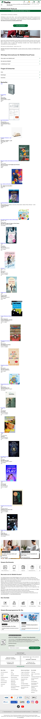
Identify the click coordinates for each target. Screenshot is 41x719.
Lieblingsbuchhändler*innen (35, 676)
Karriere (2, 673)
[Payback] (14, 702)
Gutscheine (3, 77)
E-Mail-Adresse (12, 645)
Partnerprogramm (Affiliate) (34, 687)
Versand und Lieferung (25, 675)
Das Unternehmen (4, 672)
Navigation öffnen (1, 5)
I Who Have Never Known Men (6, 505)
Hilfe (12, 672)
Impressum (3, 684)
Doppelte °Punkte (5, 603)
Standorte (3, 679)
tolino (2, 72)
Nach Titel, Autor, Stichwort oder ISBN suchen (15, 4)
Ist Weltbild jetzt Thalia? (5, 64)
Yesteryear (3, 432)
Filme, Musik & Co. (5, 568)
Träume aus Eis (3, 292)
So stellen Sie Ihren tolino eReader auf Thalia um (20, 11)
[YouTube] (22, 706)
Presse (2, 675)
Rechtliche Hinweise (12, 643)
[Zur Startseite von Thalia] (6, 2)
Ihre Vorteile (33, 670)
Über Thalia (3, 670)
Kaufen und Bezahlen (25, 673)
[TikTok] (18, 706)
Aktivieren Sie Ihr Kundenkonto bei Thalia (30, 549)
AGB (2, 685)
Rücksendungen (14, 677)
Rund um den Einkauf (25, 670)
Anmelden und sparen (34, 647)
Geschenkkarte (34, 681)
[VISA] (6, 697)
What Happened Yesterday (5, 340)
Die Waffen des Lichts (5, 456)
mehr (2, 83)
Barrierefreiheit (4, 682)
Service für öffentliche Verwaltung (15, 687)
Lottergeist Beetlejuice (5, 202)
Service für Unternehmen (13, 684)
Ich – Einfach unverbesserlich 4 (6, 183)
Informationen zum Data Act (24, 688)
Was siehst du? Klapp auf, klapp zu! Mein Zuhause (9, 219)
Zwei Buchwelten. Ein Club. (10, 621)
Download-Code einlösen (24, 680)
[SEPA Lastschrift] (19, 697)
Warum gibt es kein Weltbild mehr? (8, 58)
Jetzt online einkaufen (20, 25)
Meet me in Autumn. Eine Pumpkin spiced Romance (10, 160)
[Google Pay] (27, 697)
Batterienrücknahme (15, 675)
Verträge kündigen (24, 683)
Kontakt (12, 673)
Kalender (23, 568)
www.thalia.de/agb (4, 594)
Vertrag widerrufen (20, 666)
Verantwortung (4, 680)
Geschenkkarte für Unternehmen (34, 684)
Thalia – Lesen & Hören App (35, 674)
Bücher (14, 568)
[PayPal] (6, 702)
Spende (14, 603)
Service (12, 670)
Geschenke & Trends (32, 568)
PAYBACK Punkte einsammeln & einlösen (30, 621)
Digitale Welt (33, 689)
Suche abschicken (9, 5)
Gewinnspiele (23, 603)
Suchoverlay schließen (26, 4)
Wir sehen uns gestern (4, 365)
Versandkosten (21, 717)
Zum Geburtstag (32, 603)
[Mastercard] (12, 697)
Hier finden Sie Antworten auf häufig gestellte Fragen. (11, 20)
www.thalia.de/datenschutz (15, 594)
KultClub (33, 692)
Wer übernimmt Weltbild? (6, 61)
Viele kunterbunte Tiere (5, 384)
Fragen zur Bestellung (25, 672)
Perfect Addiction (4, 530)
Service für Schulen (14, 679)
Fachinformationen (4, 677)
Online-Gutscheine (24, 677)
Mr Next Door (3, 243)
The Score (2, 268)
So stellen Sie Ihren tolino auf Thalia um (10, 549)
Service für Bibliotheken (13, 681)
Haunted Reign (3, 94)
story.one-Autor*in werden (34, 679)
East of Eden (3, 407)
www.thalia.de (3, 578)
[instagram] (32, 702)
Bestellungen (3, 74)
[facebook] (28, 702)
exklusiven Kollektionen (26, 584)
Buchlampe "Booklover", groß (6, 137)
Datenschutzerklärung (25, 685)
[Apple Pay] (34, 697)
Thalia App (33, 672)
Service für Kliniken (14, 689)
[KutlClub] (22, 702)
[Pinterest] (36, 702)
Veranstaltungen (34, 690)
